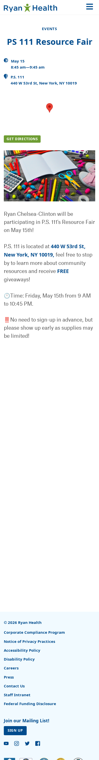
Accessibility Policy (22, 650)
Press (9, 677)
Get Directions (22, 139)
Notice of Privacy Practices (29, 641)
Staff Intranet (17, 694)
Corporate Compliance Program (34, 632)
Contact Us (14, 685)
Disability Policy (19, 659)
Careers (11, 667)
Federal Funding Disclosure (30, 703)
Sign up (15, 730)
